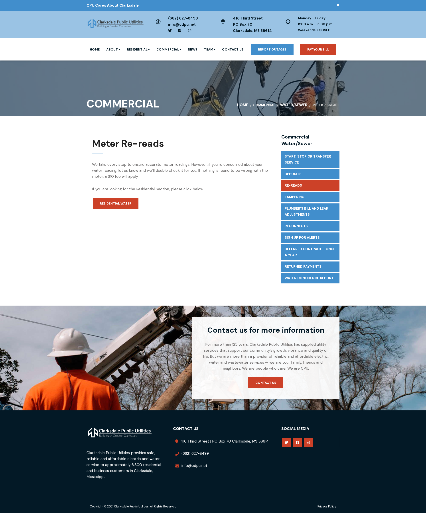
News (192, 49)
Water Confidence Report (309, 278)
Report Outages (272, 49)
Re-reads (293, 185)
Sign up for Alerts (302, 237)
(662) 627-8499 (183, 18)
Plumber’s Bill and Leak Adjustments (306, 211)
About (112, 49)
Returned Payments (303, 266)
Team (208, 49)
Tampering (294, 197)
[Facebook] (297, 442)
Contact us (265, 383)
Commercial (167, 49)
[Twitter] (286, 442)
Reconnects (296, 226)
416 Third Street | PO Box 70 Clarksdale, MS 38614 (225, 441)
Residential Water (115, 203)
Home (95, 49)
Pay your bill (318, 49)
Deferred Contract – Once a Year (310, 252)
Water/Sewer (294, 104)
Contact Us (233, 49)
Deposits (293, 174)
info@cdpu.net (182, 24)
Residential (137, 49)
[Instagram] (308, 442)
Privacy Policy (327, 506)
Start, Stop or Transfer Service (308, 159)
